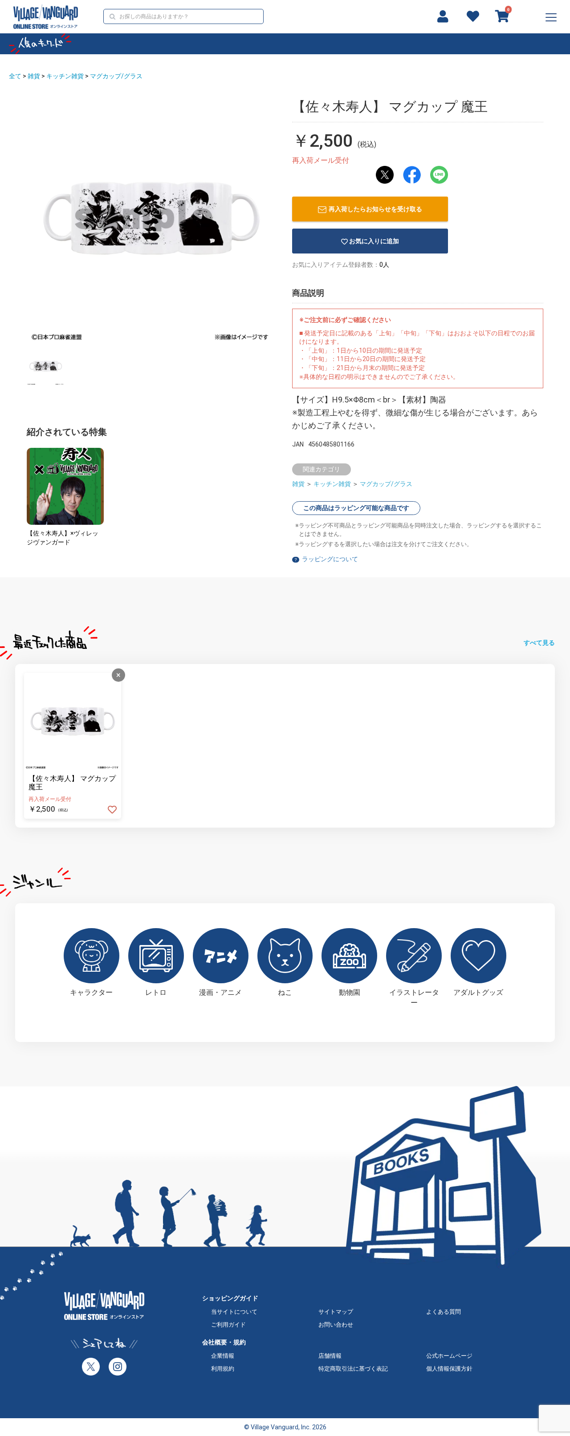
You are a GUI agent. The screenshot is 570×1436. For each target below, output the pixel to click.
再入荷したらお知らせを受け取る (375, 209)
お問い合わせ (335, 1324)
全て (15, 76)
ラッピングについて (330, 559)
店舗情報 (330, 1355)
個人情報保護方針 (449, 1368)
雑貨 (34, 76)
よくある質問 (443, 1311)
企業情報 (222, 1355)
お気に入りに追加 (374, 241)
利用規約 (222, 1368)
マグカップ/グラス (116, 76)
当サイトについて (234, 1311)
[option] (151, 218)
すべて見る (539, 642)
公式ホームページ (449, 1355)
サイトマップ (335, 1311)
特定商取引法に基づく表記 (353, 1368)
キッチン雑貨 (65, 76)
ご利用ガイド (228, 1324)
